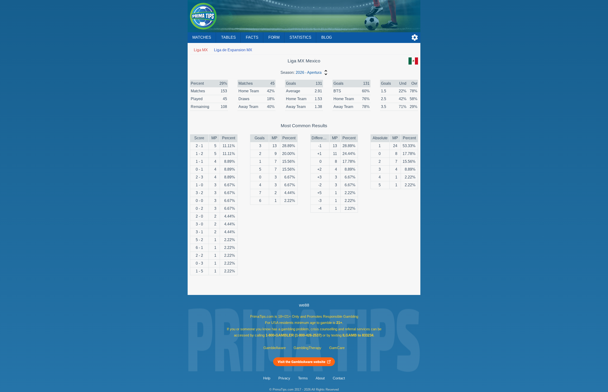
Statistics (300, 37)
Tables (228, 37)
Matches (201, 37)
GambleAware (274, 348)
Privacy (284, 378)
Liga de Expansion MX (233, 50)
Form (274, 37)
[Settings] (414, 37)
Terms (303, 378)
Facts (252, 37)
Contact (339, 378)
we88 (304, 305)
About (320, 378)
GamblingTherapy (307, 348)
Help (266, 378)
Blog (326, 37)
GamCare (337, 348)
